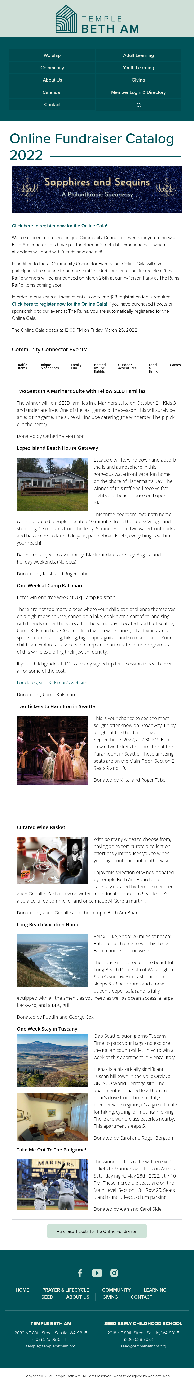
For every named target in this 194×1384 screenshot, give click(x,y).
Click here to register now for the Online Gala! (59, 225)
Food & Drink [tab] (153, 368)
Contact (52, 104)
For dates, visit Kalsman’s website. (52, 682)
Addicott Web (159, 1376)
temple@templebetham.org (50, 1346)
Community (52, 67)
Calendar (52, 92)
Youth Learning (138, 67)
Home (22, 1289)
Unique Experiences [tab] (49, 366)
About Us (52, 79)
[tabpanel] (97, 799)
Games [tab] (175, 364)
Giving (138, 79)
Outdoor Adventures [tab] (127, 366)
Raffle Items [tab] (22, 366)
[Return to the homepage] (97, 19)
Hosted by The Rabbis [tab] (100, 368)
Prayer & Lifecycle (65, 1289)
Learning (155, 1289)
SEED (47, 1297)
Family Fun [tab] (76, 366)
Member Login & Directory (138, 92)
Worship (52, 55)
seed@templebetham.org (143, 1346)
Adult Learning (138, 55)
